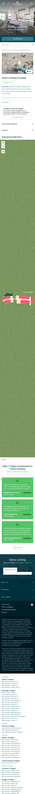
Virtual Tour (8, 82)
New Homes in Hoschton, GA (11, 750)
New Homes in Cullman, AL (10, 697)
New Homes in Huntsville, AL (10, 708)
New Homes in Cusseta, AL (10, 683)
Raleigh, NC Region (8, 780)
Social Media (5, 597)
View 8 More (17, 547)
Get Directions (17, 39)
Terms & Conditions (7, 607)
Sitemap (4, 612)
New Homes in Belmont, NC (10, 770)
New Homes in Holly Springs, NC (12, 790)
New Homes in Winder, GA (10, 755)
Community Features (9, 124)
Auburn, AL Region (8, 679)
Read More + (6, 102)
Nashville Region (6, 50)
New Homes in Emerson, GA (10, 748)
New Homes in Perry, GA (9, 763)
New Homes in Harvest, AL (10, 705)
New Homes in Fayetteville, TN (11, 701)
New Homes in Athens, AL (10, 695)
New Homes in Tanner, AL (10, 718)
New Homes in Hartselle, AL (10, 703)
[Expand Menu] (21, 44)
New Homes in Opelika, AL (10, 685)
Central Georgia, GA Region (11, 761)
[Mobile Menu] (31, 3)
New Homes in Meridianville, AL (11, 712)
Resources (5, 590)
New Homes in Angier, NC (10, 784)
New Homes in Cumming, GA (11, 746)
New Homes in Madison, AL (10, 710)
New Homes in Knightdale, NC (11, 792)
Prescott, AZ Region (8, 726)
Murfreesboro (19, 30)
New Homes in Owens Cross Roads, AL (14, 716)
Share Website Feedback (9, 610)
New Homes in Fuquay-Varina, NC (12, 788)
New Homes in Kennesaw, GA (11, 751)
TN (26, 30)
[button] (10, 570)
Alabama (5, 677)
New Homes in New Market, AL (11, 714)
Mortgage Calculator (10, 570)
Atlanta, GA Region (8, 738)
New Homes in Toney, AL (9, 720)
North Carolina (7, 766)
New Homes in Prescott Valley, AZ (12, 732)
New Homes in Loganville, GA (11, 753)
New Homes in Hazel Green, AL (11, 707)
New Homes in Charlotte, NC (11, 772)
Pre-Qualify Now (17, 117)
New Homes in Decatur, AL (10, 699)
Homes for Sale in (17, 563)
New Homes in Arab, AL (9, 693)
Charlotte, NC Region (9, 768)
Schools (5, 130)
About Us (4, 582)
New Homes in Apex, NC (9, 786)
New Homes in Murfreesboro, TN (21, 50)
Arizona (4, 723)
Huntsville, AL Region (8, 691)
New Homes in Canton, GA (10, 742)
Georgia (5, 735)
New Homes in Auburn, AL (10, 681)
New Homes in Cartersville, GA (11, 744)
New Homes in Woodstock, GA (11, 757)
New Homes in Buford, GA (10, 740)
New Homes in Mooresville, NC (11, 776)
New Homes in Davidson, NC (10, 774)
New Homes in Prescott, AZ (10, 730)
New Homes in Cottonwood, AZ (11, 728)
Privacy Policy (5, 604)
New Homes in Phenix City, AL (11, 687)
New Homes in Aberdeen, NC (11, 782)
